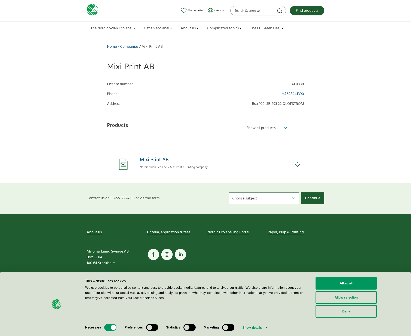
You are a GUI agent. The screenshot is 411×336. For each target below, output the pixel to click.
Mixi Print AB (154, 160)
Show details (252, 327)
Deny (346, 311)
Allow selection (346, 297)
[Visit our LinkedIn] (180, 254)
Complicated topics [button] (223, 28)
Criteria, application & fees (168, 232)
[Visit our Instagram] (167, 254)
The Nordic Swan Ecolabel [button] (111, 28)
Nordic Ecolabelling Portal (228, 232)
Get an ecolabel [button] (156, 28)
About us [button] (188, 28)
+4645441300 (293, 94)
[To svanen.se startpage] (92, 10)
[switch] (152, 327)
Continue (312, 198)
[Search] (280, 11)
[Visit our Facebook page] (153, 254)
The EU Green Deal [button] (265, 28)
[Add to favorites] (299, 164)
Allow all (346, 283)
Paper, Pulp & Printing (286, 232)
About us (94, 232)
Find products (307, 11)
